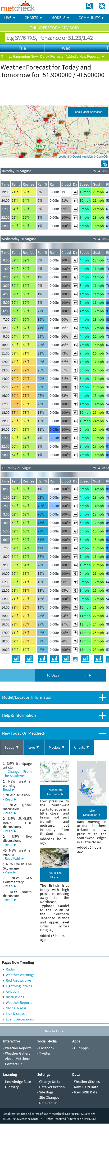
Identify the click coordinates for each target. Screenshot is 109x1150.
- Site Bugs (45, 1092)
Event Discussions (20, 1019)
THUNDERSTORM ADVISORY (54, 27)
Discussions (15, 997)
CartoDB (102, 156)
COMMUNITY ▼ (92, 17)
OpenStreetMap (82, 156)
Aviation (12, 991)
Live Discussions (18, 1013)
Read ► (9, 789)
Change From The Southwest (17, 773)
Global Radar (16, 1008)
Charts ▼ (82, 747)
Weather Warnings (20, 974)
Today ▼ (11, 747)
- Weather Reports (17, 1048)
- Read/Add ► (14, 858)
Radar (10, 969)
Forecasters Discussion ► (55, 792)
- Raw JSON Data (85, 1086)
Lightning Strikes (19, 985)
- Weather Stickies (86, 1081)
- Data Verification (51, 1086)
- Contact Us (12, 1063)
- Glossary (11, 1086)
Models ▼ (57, 747)
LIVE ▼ (10, 17)
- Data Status (47, 1102)
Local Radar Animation (88, 111)
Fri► (88, 675)
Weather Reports (19, 1002)
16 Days (53, 675)
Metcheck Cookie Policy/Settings (73, 1114)
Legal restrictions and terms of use (25, 1114)
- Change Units (48, 1081)
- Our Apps (80, 1048)
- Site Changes (48, 1097)
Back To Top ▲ (54, 1031)
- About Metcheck (16, 1058)
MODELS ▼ (60, 17)
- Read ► (10, 799)
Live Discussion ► (92, 812)
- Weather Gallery (16, 1053)
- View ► (9, 872)
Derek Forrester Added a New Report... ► (72, 56)
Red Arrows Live (18, 980)
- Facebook (45, 1048)
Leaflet (62, 156)
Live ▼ (34, 747)
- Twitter (44, 1053)
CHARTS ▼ (34, 17)
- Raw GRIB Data (84, 1092)
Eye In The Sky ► (55, 875)
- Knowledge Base (17, 1081)
